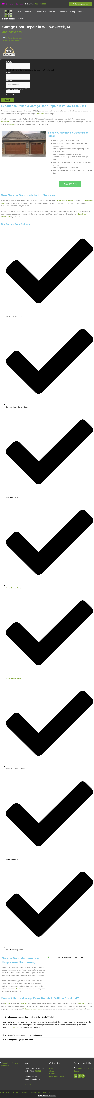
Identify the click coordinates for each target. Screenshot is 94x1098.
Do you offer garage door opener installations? (23, 1035)
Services (28, 12)
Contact (20, 18)
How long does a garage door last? (19, 1040)
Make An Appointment (57, 1076)
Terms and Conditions (20, 1092)
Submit (7, 100)
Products (63, 12)
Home (20, 12)
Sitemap (28, 1084)
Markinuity (46, 1092)
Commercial (40, 12)
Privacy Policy (5, 1092)
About (80, 12)
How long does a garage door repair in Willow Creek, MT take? (29, 1017)
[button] (80, 4)
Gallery (72, 12)
